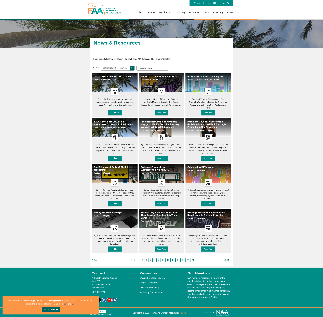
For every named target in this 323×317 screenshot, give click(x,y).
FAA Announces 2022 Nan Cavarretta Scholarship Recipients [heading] (113, 123)
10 (163, 260)
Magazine (154, 79)
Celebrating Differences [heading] (200, 167)
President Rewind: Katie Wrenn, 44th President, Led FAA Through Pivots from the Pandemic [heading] (206, 124)
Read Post (114, 113)
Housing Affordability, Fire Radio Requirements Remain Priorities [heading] (206, 213)
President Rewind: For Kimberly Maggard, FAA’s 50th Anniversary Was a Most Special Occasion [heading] (160, 124)
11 (168, 260)
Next (226, 260)
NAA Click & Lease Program (152, 278)
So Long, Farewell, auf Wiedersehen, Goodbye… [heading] (155, 168)
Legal (183, 312)
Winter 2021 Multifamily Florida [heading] (159, 76)
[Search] (132, 68)
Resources (194, 12)
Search (96, 68)
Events (151, 12)
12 (173, 260)
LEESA (230, 12)
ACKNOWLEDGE (51, 309)
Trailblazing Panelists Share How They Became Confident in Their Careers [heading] (159, 215)
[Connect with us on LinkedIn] (104, 300)
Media (206, 12)
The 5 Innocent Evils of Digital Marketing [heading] (111, 168)
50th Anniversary (157, 130)
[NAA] (222, 312)
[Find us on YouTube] (109, 300)
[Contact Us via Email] (114, 300)
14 (183, 260)
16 (193, 260)
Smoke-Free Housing (149, 287)
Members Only (109, 79)
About (141, 12)
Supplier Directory (148, 282)
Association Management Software (101, 314)
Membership (165, 12)
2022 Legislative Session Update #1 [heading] (114, 76)
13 (178, 260)
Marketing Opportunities (151, 292)
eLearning (218, 12)
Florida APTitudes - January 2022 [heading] (206, 76)
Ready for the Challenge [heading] (108, 212)
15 (188, 260)
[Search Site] (228, 3)
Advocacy (180, 12)
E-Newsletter (202, 79)
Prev (94, 260)
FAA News (214, 79)
